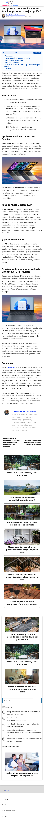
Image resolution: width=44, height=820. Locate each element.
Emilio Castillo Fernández (15, 15)
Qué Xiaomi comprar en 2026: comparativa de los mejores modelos (24, 740)
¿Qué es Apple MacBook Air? (14, 60)
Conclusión (8, 69)
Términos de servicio (8, 811)
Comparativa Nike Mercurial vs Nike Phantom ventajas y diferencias (23, 713)
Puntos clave (9, 56)
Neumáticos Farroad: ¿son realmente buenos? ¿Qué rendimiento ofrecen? (24, 719)
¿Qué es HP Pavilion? (11, 63)
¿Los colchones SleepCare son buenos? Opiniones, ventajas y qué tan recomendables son (24, 732)
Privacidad (5, 799)
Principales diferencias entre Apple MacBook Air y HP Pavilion (22, 65)
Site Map (4, 816)
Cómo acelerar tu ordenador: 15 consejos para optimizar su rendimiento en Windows (11, 442)
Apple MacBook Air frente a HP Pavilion (17, 58)
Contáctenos (6, 805)
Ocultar (37, 53)
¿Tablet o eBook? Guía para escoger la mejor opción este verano (32, 443)
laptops (11, 367)
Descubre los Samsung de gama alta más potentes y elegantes (23, 725)
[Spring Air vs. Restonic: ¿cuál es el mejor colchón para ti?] (22, 764)
